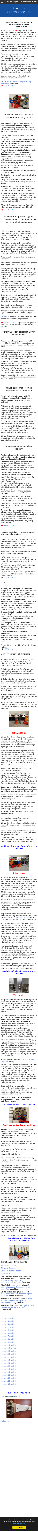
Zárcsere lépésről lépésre (11, 1271)
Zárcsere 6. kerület (8, 1333)
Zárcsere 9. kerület (8, 1342)
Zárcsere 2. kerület (8, 1321)
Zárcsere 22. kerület (9, 1381)
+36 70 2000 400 (19, 12)
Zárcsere (4, 317)
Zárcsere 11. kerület (9, 1348)
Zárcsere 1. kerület (8, 1318)
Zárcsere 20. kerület (9, 1375)
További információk (19, 1523)
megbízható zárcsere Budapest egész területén (16, 1295)
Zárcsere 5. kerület (8, 1330)
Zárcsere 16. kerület (9, 1363)
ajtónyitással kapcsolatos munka (17, 917)
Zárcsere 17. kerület (9, 1366)
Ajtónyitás (6, 1421)
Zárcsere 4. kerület (8, 1327)
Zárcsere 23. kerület (9, 1384)
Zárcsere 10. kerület (9, 1345)
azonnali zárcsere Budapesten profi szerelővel (15, 1288)
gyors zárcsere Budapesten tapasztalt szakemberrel (16, 1300)
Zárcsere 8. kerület (8, 1339)
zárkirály (9, 1235)
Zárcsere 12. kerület (9, 1351)
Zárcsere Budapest (8, 1265)
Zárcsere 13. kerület (9, 1354)
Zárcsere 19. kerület (9, 1372)
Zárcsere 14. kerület (9, 1357)
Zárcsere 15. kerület (9, 1360)
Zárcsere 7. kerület (8, 1336)
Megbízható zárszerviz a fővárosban (11, 1281)
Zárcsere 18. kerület (9, 1369)
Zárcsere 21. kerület (9, 1378)
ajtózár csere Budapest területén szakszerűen (17, 1306)
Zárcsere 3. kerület (8, 1324)
